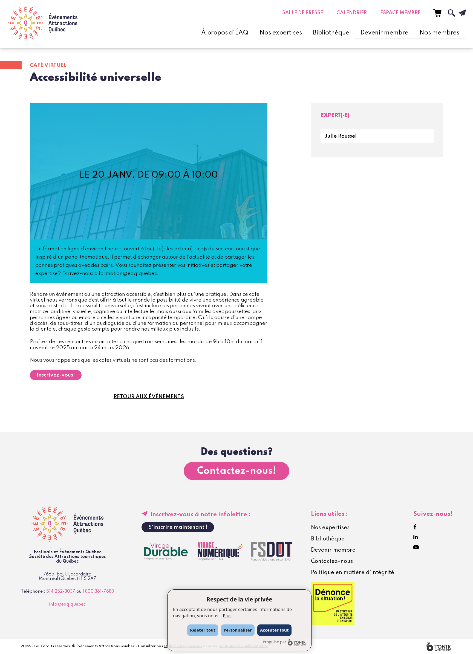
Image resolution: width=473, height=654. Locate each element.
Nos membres (439, 33)
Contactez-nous (332, 561)
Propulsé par (274, 641)
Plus (227, 616)
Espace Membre (400, 12)
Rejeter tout (202, 630)
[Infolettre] (458, 13)
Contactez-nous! (236, 471)
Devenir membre (384, 33)
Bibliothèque (331, 33)
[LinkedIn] (415, 537)
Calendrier (351, 12)
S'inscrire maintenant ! (177, 527)
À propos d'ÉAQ (225, 33)
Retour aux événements (149, 396)
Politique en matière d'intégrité (352, 572)
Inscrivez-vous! (56, 375)
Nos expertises (280, 33)
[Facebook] (414, 527)
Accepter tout (274, 630)
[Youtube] (416, 548)
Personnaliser (238, 630)
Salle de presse (302, 12)
